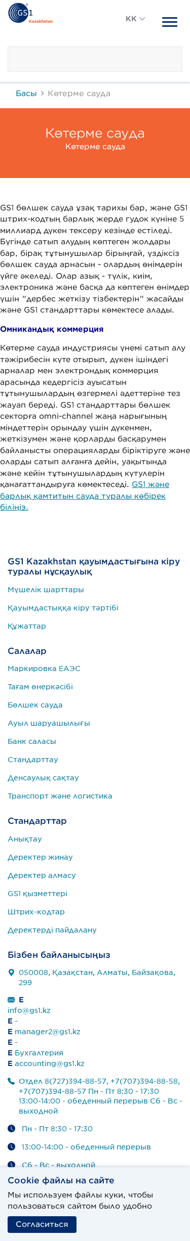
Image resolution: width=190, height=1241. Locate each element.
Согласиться (42, 1224)
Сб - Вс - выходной (58, 1165)
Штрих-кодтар (36, 912)
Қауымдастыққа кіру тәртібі (63, 608)
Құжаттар (27, 626)
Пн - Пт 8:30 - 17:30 (57, 1129)
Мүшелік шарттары (46, 590)
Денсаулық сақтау (43, 778)
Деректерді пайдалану (52, 930)
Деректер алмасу (42, 875)
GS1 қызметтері (37, 894)
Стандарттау (33, 760)
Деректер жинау (40, 857)
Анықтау (25, 839)
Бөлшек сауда (35, 705)
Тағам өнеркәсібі (40, 687)
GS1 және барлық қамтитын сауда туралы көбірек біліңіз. (84, 496)
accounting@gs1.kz (50, 1063)
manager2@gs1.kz (48, 1032)
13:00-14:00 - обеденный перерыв (86, 1147)
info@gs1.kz (29, 1010)
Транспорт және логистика (60, 796)
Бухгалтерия (39, 1053)
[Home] (30, 11)
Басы (26, 93)
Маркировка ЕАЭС (44, 668)
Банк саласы (32, 741)
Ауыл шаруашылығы (49, 723)
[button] (136, 30)
